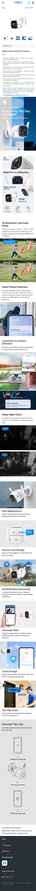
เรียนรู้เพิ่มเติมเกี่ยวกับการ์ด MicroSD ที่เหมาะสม (15, 95)
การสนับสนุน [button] (6, 845)
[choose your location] (33, 3)
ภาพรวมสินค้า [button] (28, 8)
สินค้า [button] (4, 839)
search (29, 2)
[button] (4, 863)
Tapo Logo (18, 2)
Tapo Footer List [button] (8, 871)
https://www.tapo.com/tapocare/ (16, 833)
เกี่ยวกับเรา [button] (6, 851)
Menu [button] (3, 2)
